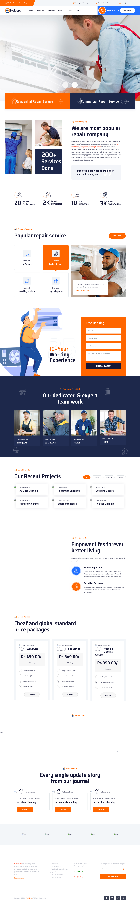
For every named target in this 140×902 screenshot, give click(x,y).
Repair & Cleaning (29, 504)
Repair (121, 477)
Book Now (127, 10)
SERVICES (51, 10)
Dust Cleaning (22, 798)
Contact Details (56, 877)
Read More (25, 809)
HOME (31, 10)
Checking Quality (105, 491)
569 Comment (35, 798)
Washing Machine (95, 147)
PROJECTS (61, 10)
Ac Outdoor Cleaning (104, 802)
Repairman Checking (69, 491)
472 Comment (111, 798)
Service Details (81, 290)
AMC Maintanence (57, 874)
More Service (117, 235)
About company (81, 121)
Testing (97, 477)
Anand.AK (50, 443)
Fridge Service (55, 264)
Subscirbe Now (113, 876)
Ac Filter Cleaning (26, 802)
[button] (75, 85)
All (87, 477)
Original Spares (56, 291)
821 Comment (73, 798)
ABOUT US (40, 10)
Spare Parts (55, 872)
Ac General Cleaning (66, 802)
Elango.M (22, 443)
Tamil (105, 442)
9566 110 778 (112, 10)
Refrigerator (84, 147)
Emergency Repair (67, 504)
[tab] (27, 257)
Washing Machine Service (60, 869)
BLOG (70, 10)
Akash (77, 443)
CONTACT (79, 10)
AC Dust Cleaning (29, 491)
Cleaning (109, 477)
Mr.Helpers (18, 864)
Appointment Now (15, 76)
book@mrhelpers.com (128, 3)
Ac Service (27, 264)
